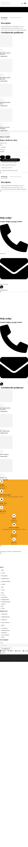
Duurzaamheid (4, 575)
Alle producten (4, 614)
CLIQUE (1, 125)
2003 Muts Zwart (3, 477)
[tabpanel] (14, 26)
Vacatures (3, 584)
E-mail (1, 642)
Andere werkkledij (5, 622)
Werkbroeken (4, 619)
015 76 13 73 (2, 253)
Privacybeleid (14, 659)
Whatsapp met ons (4, 290)
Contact (2, 589)
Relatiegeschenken (5, 578)
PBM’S (2, 625)
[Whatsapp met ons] (1, 288)
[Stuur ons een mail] (14, 282)
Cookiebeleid (20, 659)
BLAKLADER (2, 476)
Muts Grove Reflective (4, 454)
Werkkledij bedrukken (5, 581)
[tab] (4, 17)
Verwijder (2, 151)
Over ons (3, 573)
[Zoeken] (22, 3)
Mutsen (1, 49)
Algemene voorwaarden (5, 659)
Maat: (1, 145)
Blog (2, 587)
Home (2, 570)
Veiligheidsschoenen (5, 616)
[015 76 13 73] (14, 251)
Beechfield (2, 51)
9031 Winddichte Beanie (5, 431)
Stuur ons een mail (4, 284)
